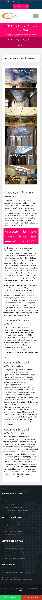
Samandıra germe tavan (13, 528)
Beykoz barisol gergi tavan (14, 548)
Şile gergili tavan (10, 555)
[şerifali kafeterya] (21, 97)
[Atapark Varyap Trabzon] (21, 116)
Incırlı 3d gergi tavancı (12, 504)
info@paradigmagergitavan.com (21, 2)
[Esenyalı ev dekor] (21, 78)
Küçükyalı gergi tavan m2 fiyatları (16, 552)
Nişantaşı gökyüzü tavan (13, 531)
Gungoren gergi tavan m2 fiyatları (16, 511)
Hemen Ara (32, 597)
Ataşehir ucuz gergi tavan (13, 525)
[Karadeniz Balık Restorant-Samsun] (21, 174)
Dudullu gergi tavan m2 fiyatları (15, 558)
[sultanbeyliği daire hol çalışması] (21, 135)
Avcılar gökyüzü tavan (12, 534)
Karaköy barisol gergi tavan (14, 501)
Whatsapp (11, 597)
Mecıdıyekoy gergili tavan (13, 507)
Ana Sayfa (11, 40)
